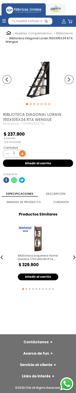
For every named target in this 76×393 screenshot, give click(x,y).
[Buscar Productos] (47, 21)
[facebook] (6, 180)
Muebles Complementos (33, 33)
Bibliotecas (64, 33)
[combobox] (30, 21)
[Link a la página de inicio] (9, 33)
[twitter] (22, 180)
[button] (2, 257)
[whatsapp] (14, 180)
